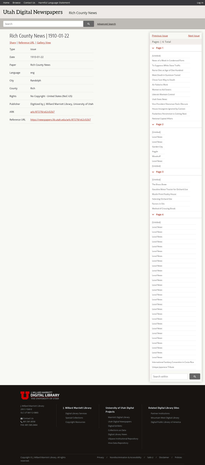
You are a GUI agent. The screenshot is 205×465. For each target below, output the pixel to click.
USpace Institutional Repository (123, 438)
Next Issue (194, 35)
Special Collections (74, 417)
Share (13, 42)
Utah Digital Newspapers (119, 421)
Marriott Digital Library (119, 417)
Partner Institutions (160, 413)
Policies (178, 457)
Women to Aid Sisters (161, 89)
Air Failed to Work (160, 84)
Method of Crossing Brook (163, 208)
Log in (200, 2)
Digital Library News (117, 434)
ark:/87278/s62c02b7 (42, 111)
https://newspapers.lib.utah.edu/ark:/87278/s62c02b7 (60, 119)
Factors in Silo (158, 203)
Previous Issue (160, 35)
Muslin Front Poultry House (164, 194)
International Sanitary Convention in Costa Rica (173, 362)
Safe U (150, 457)
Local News (157, 137)
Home (6, 2)
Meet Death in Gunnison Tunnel (166, 75)
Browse (16, 2)
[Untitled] (156, 55)
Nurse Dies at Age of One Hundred (167, 70)
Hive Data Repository (118, 443)
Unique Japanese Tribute (163, 367)
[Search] (88, 24)
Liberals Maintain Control (163, 94)
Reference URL (26, 42)
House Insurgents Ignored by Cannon (168, 108)
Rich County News (83, 13)
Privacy (100, 457)
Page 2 (159, 124)
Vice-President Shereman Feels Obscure (170, 104)
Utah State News (159, 99)
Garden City (157, 146)
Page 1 (159, 47)
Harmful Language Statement (54, 2)
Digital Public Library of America (166, 422)
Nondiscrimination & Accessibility (125, 457)
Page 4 (159, 214)
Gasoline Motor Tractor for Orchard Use (170, 189)
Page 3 (159, 171)
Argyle (155, 151)
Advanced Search (106, 23)
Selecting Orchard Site (162, 199)
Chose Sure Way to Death (163, 79)
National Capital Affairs (162, 118)
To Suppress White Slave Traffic (166, 65)
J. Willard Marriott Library (32, 405)
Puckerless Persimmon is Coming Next (169, 113)
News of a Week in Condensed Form (168, 60)
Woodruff (156, 156)
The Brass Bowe (159, 184)
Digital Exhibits (115, 425)
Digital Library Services (76, 413)
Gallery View (44, 42)
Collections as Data (117, 430)
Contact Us (29, 2)
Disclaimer (164, 457)
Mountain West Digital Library (165, 417)
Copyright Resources (75, 422)
